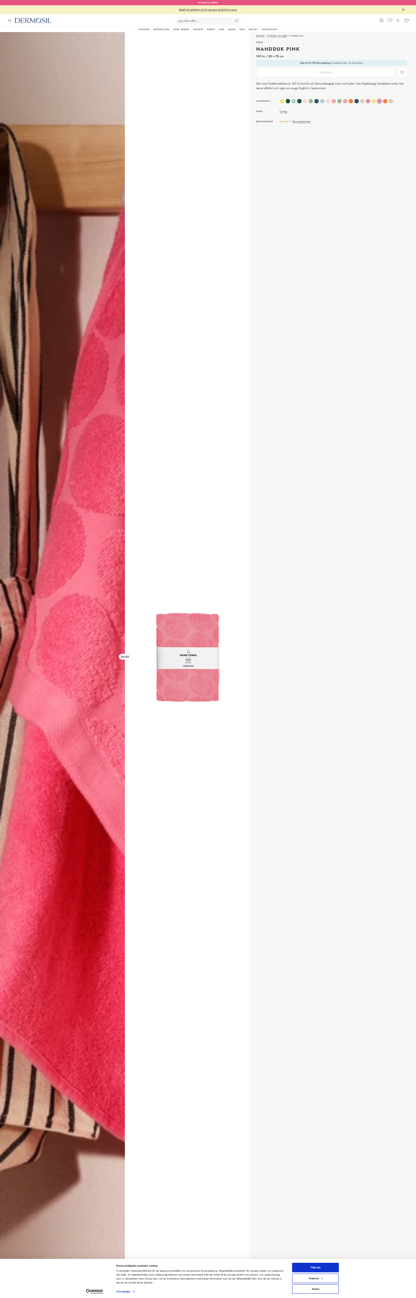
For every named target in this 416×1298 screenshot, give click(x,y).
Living (283, 111)
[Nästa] (187, 657)
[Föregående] (62, 657)
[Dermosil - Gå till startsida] (33, 20)
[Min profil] (398, 20)
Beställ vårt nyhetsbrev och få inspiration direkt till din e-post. (208, 9)
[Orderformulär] (381, 20)
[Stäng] (403, 9)
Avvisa (315, 1289)
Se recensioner (301, 121)
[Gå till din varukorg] (406, 20)
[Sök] (236, 20)
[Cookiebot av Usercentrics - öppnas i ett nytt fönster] (94, 1291)
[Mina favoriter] (389, 20)
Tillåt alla (315, 1267)
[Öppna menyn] (10, 21)
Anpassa (314, 1278)
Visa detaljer (123, 1291)
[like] (402, 72)
